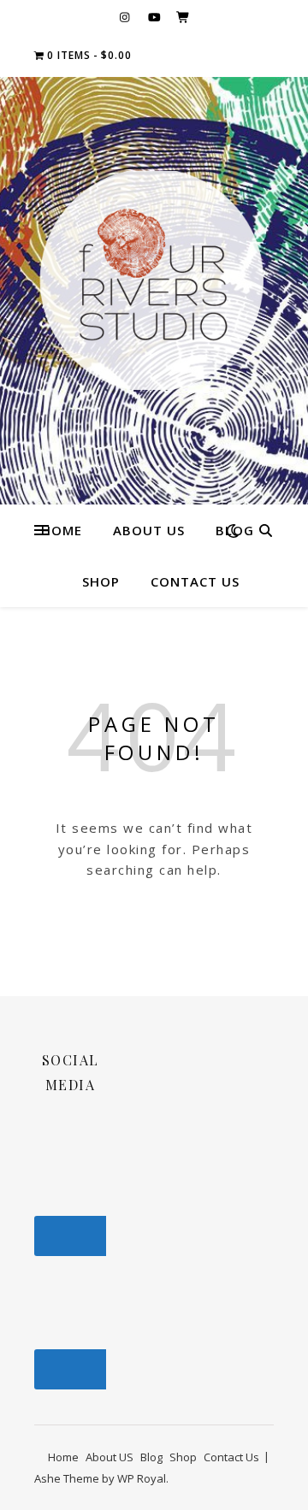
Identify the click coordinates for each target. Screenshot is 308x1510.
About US (149, 530)
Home (61, 530)
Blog (151, 1457)
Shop (101, 581)
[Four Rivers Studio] (154, 280)
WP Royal (141, 1478)
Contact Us (195, 581)
